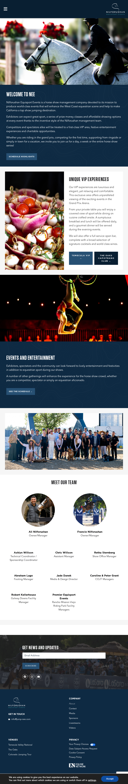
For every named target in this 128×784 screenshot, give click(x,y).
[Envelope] (38, 676)
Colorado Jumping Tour (19, 754)
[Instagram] (31, 676)
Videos (72, 728)
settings (92, 780)
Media (72, 713)
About (72, 703)
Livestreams (74, 723)
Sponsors (73, 718)
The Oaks (13, 749)
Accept (110, 778)
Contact (72, 708)
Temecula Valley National (20, 745)
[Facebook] (25, 676)
